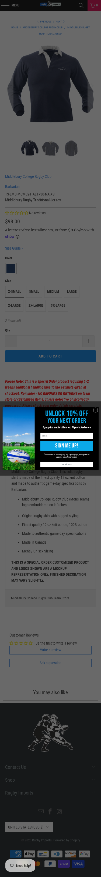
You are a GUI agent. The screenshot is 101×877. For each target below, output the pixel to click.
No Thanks (67, 464)
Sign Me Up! (66, 445)
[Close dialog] (95, 410)
